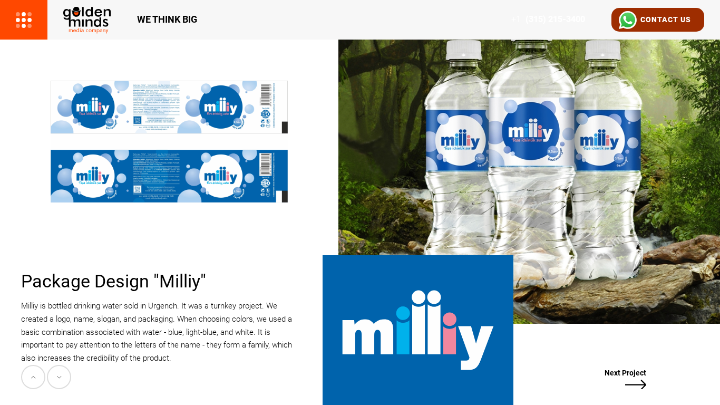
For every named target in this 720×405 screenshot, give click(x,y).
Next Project (625, 373)
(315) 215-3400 (548, 19)
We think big (167, 19)
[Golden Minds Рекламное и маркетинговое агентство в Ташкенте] (87, 20)
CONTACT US (665, 19)
